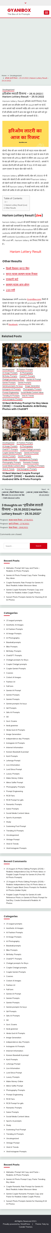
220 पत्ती (10, 290)
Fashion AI (10, 681)
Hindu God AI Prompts (15, 730)
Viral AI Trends (28, 396)
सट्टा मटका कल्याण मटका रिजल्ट (22, 273)
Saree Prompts (12, 809)
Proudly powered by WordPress (16, 1224)
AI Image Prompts (10, 373)
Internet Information (14, 747)
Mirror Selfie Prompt (14, 782)
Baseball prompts (13, 642)
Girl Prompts (11, 708)
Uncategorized (8, 89)
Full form (9, 686)
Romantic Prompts (31, 462)
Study (8, 822)
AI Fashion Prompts (25, 369)
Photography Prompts (32, 389)
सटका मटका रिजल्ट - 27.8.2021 (21, 520)
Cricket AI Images (13, 677)
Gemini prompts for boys (12, 386)
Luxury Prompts (13, 774)
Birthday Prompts (9, 376)
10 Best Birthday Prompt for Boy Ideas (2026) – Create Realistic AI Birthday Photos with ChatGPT (25, 406)
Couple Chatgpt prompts (30, 449)
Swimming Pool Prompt (16, 826)
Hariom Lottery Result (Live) (16, 205)
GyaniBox (19, 10)
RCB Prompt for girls (14, 800)
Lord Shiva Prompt (14, 769)
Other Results (10, 208)
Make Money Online (14, 778)
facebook (13, 324)
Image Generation (32, 386)
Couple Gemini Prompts (12, 453)
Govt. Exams (11, 721)
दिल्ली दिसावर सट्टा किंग (17, 268)
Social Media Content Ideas (32, 392)
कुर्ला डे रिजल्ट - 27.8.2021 (19, 523)
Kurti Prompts (12, 756)
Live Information (13, 765)
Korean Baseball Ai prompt (17, 752)
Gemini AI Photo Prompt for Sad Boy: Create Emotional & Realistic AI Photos (26, 900)
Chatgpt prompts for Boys (13, 379)
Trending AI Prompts (11, 396)
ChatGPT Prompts (27, 376)
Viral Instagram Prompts (12, 399)
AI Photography (26, 373)
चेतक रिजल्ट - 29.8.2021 (18, 527)
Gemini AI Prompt (33, 379)
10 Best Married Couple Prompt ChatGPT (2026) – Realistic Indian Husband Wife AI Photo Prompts (22, 476)
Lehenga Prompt (13, 760)
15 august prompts (14, 620)
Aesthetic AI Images (14, 625)
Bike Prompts (12, 646)
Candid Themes (25, 1227)
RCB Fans (10, 795)
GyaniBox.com (34, 299)
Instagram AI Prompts (11, 389)
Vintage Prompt (13, 839)
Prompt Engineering (10, 392)
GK (7, 716)
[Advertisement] (25, 44)
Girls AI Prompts (13, 712)
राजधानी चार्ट (12, 279)
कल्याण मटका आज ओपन (17, 284)
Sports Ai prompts (14, 817)
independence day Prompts (18, 738)
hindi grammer (12, 725)
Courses (9, 673)
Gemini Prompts (9, 382)
